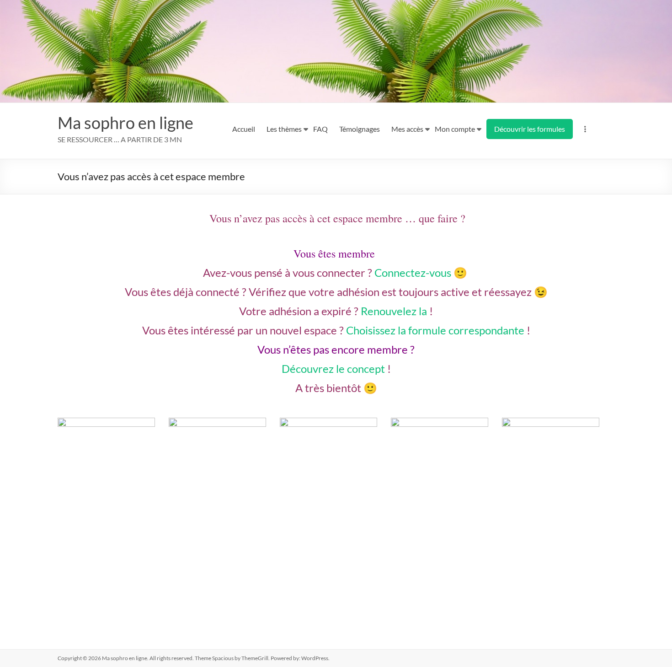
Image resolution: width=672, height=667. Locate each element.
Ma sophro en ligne (125, 123)
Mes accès (407, 128)
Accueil (243, 128)
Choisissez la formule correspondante (435, 330)
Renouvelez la (394, 310)
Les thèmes (284, 128)
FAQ (320, 128)
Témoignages (359, 128)
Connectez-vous (412, 272)
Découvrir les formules (529, 128)
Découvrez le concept (333, 368)
